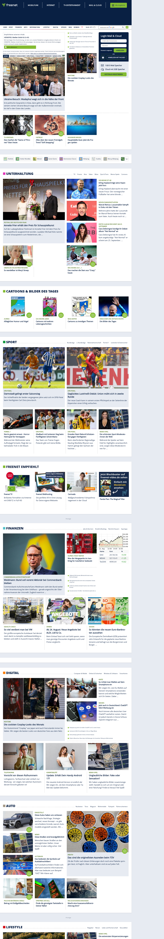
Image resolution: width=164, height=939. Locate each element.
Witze (96, 174)
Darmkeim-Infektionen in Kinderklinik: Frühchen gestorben (82, 47)
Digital (12, 673)
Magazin (93, 806)
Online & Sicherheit (95, 673)
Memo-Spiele (115, 174)
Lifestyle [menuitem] (46, 27)
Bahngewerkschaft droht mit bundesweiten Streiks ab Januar (82, 581)
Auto (10, 806)
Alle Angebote (120, 5)
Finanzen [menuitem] (18, 27)
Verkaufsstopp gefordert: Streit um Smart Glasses (82, 734)
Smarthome (124, 673)
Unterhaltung (19, 173)
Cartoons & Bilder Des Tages (32, 291)
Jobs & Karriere (88, 529)
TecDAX (103, 561)
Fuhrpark (111, 806)
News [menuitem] (5, 27)
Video (91, 174)
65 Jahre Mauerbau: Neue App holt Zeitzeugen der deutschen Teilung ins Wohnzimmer (91, 738)
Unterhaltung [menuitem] (35, 27)
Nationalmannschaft (94, 342)
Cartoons (124, 174)
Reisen (97, 927)
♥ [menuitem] (82, 27)
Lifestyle (14, 927)
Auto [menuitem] (25, 27)
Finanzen (15, 528)
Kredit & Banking (100, 529)
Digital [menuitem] (55, 27)
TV (74, 174)
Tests (86, 806)
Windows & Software (111, 673)
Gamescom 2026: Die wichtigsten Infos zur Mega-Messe (83, 731)
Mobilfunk (33, 5)
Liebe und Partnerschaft (110, 927)
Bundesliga (71, 342)
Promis (79, 174)
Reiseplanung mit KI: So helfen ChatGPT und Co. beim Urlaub (85, 727)
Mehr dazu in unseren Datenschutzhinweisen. (43, 53)
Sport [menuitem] (11, 27)
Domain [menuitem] (76, 27)
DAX (101, 555)
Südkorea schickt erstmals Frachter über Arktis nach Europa (83, 586)
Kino (85, 174)
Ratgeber (90, 927)
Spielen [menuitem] (63, 27)
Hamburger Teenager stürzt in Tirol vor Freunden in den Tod (83, 42)
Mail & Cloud (95, 5)
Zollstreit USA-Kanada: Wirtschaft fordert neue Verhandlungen (81, 576)
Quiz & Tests (104, 174)
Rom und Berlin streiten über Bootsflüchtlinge (81, 33)
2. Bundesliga (81, 342)
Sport (11, 342)
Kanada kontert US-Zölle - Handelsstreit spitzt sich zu (83, 591)
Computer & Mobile (80, 673)
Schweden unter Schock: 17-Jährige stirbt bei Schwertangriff (81, 37)
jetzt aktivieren (12, 47)
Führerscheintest (122, 806)
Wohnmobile (102, 806)
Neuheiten (79, 806)
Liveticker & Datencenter (119, 342)
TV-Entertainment (72, 5)
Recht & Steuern (113, 529)
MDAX (102, 558)
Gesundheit (124, 927)
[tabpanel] (34, 81)
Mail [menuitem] (70, 27)
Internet (51, 5)
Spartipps (124, 529)
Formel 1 (106, 342)
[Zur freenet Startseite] (10, 5)
